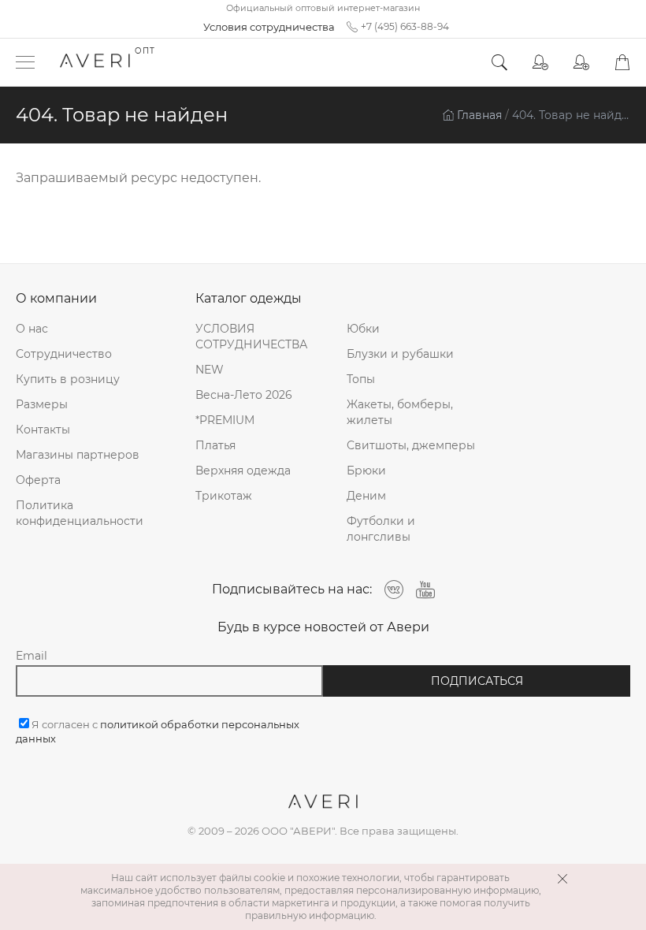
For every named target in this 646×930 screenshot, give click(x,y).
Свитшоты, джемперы (411, 445)
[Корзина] (622, 63)
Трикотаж (223, 496)
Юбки (363, 329)
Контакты (43, 429)
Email (31, 656)
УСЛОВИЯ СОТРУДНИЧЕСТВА (251, 337)
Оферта (38, 480)
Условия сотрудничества (269, 26)
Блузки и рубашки (400, 354)
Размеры (42, 404)
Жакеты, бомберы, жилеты (400, 412)
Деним (366, 496)
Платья (215, 445)
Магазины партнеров (77, 455)
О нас (32, 329)
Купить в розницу (68, 379)
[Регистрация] (581, 63)
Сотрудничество (64, 354)
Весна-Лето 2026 (243, 395)
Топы (361, 379)
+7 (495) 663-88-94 (405, 26)
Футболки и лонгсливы (381, 529)
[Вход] (540, 63)
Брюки (366, 470)
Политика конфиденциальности (79, 513)
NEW (209, 370)
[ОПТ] (95, 62)
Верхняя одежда (243, 470)
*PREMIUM (224, 420)
